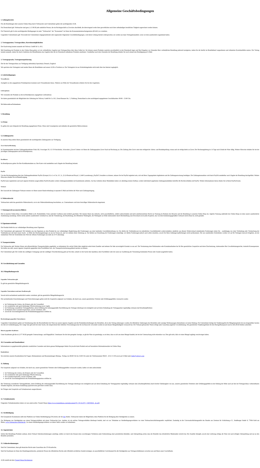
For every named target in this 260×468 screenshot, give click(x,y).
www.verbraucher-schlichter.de (15, 422)
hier (64, 417)
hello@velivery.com (137, 356)
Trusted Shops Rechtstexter (23, 460)
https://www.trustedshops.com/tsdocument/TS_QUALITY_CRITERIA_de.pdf (73, 403)
